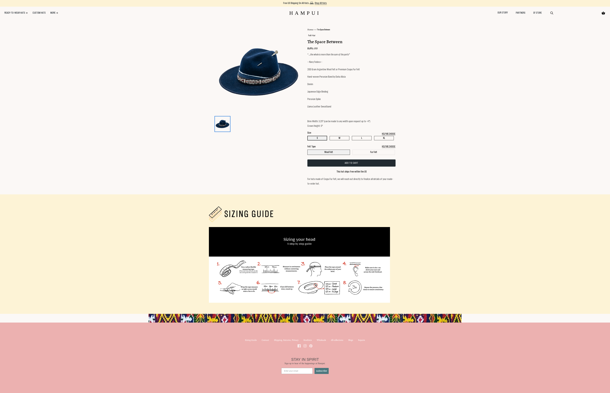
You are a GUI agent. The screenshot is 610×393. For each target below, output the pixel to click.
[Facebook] (299, 345)
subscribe (321, 371)
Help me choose (388, 146)
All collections (337, 340)
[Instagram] (305, 345)
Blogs (350, 340)
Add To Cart (351, 163)
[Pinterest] (310, 345)
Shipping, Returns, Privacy (286, 340)
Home (310, 29)
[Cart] (603, 13)
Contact (265, 340)
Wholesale (321, 340)
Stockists (307, 340)
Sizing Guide (251, 340)
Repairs (361, 340)
